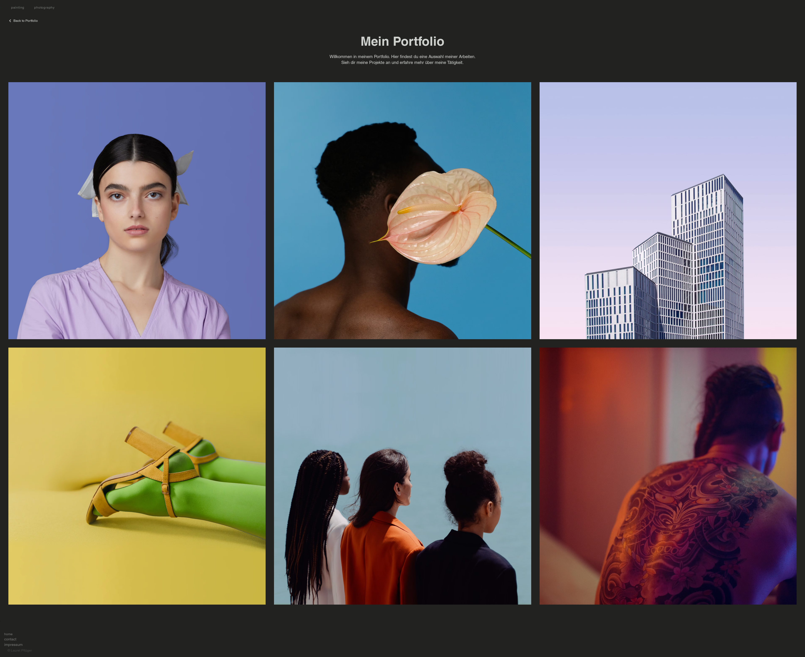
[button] (41, 7)
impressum (13, 644)
